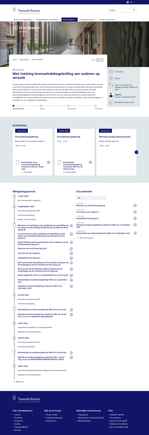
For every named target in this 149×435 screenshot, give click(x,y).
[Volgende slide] (136, 152)
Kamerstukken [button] (69, 19)
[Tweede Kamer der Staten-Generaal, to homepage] (26, 10)
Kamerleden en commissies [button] (47, 19)
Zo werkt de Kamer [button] (87, 19)
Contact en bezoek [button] (107, 19)
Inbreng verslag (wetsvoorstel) (114, 136)
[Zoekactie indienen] (134, 10)
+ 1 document (26, 172)
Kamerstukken (24, 59)
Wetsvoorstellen (37, 59)
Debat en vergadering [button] (23, 19)
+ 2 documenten (69, 172)
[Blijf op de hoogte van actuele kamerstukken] (102, 60)
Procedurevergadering (26, 136)
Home (15, 59)
